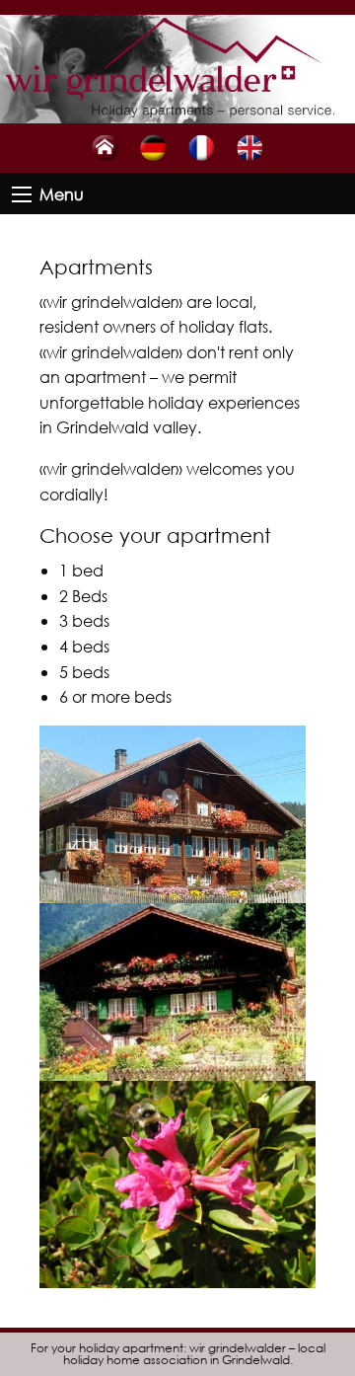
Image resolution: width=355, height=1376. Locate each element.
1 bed (81, 570)
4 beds (84, 646)
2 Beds (83, 595)
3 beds (84, 620)
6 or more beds (115, 696)
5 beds (84, 671)
